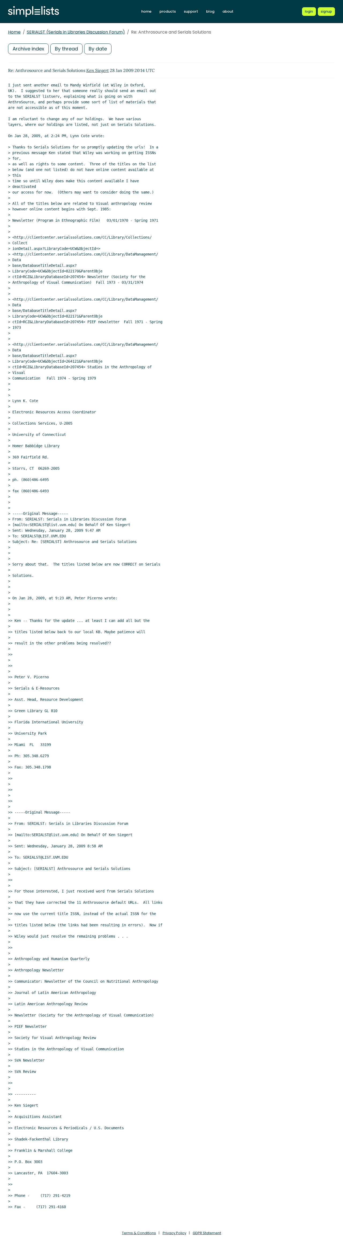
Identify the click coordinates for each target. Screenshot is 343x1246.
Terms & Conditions (139, 1233)
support (191, 11)
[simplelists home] (33, 11)
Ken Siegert (97, 70)
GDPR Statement (207, 1233)
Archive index (28, 48)
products (167, 11)
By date (98, 48)
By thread (66, 48)
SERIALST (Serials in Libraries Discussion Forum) (76, 32)
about (227, 11)
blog (210, 11)
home (146, 11)
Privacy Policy (174, 1233)
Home (14, 32)
